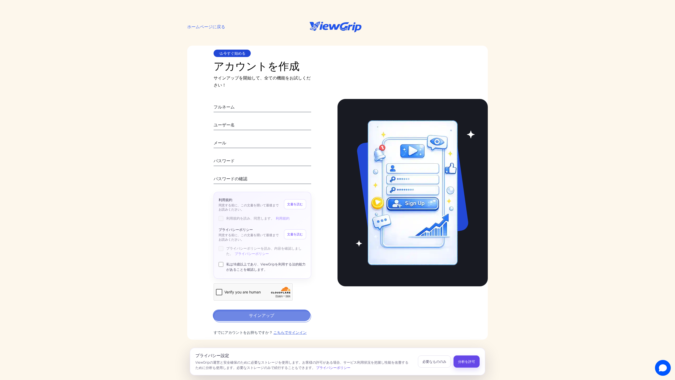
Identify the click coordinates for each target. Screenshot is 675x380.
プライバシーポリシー (252, 253)
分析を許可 (466, 361)
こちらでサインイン (290, 332)
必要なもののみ (434, 361)
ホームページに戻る (206, 27)
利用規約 (283, 218)
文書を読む (295, 204)
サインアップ (261, 315)
